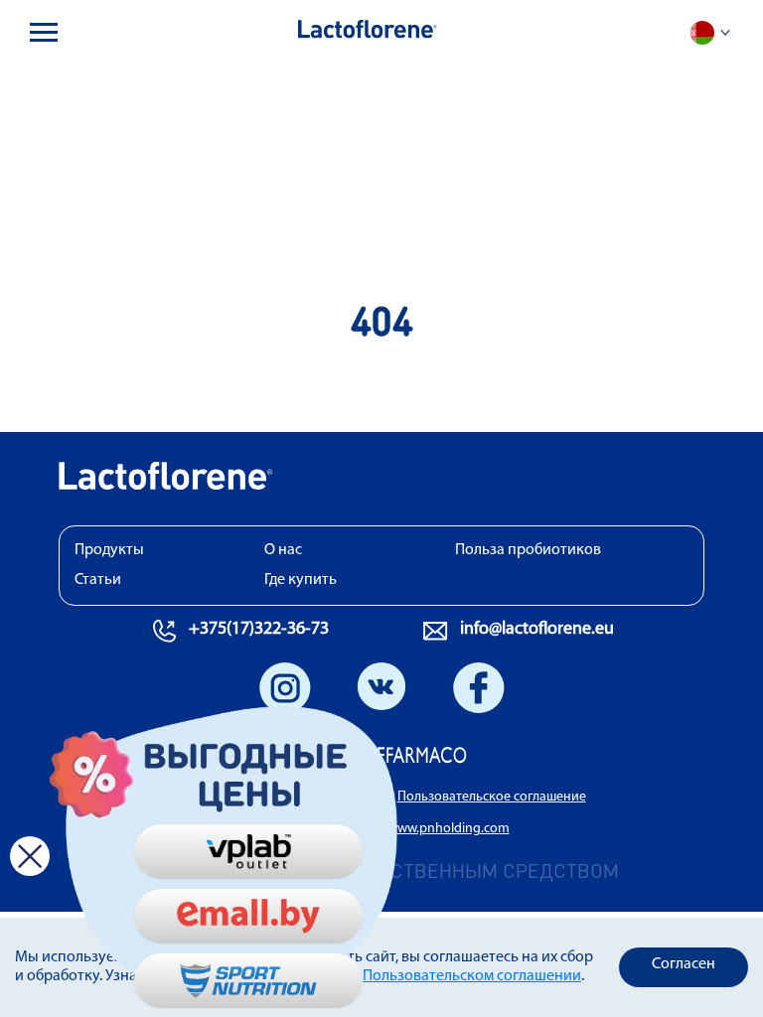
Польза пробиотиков (528, 550)
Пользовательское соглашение (491, 797)
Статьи (98, 580)
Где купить (300, 580)
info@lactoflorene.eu (537, 630)
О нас (283, 550)
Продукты (109, 550)
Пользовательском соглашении (472, 976)
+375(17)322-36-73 (259, 630)
